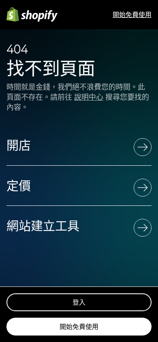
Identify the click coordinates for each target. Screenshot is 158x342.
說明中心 (88, 97)
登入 (79, 302)
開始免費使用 (132, 15)
